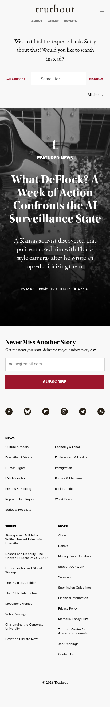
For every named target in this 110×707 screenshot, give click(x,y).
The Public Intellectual (21, 593)
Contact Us (66, 654)
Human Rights (15, 467)
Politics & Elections (68, 478)
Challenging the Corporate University (24, 626)
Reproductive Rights (19, 499)
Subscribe (65, 577)
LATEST (53, 20)
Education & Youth (18, 457)
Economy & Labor (67, 447)
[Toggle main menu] (103, 10)
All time (94, 94)
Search (96, 78)
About (62, 535)
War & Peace (64, 499)
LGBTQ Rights (15, 478)
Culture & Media (17, 447)
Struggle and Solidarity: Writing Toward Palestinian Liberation (24, 539)
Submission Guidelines (75, 587)
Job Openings (68, 643)
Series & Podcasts (18, 509)
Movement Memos (18, 603)
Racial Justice (64, 488)
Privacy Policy (68, 608)
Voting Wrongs (16, 614)
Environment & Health (71, 457)
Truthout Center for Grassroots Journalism (74, 631)
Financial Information (73, 598)
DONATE (70, 20)
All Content (15, 78)
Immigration (63, 467)
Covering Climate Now (21, 639)
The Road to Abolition (21, 582)
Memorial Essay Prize (73, 618)
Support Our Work (71, 566)
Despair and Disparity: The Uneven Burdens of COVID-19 (26, 555)
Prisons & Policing (18, 488)
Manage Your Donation (74, 556)
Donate (63, 545)
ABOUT (36, 20)
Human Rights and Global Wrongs (23, 570)
